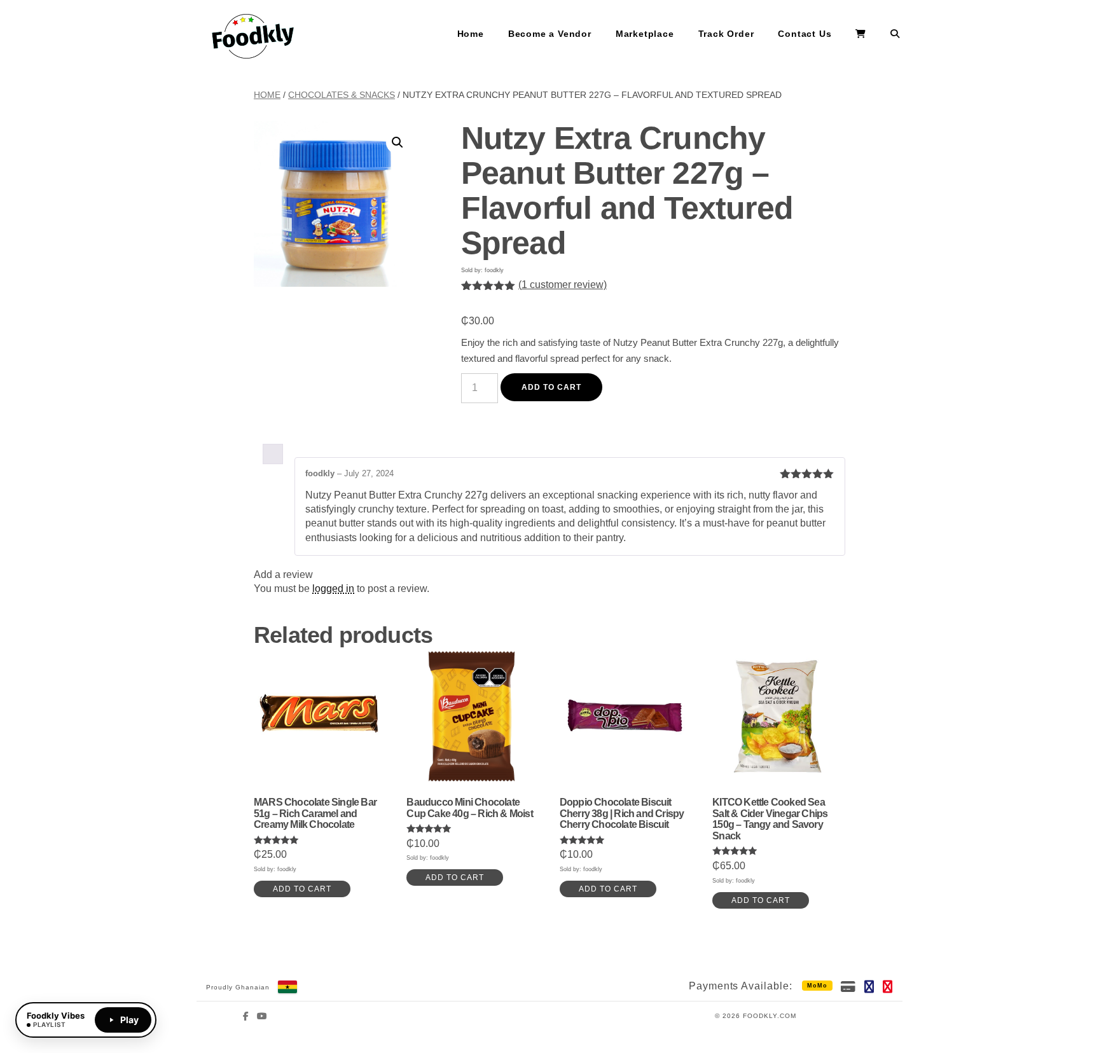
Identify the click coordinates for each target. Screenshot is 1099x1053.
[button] (397, 142)
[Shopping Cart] (860, 34)
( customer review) (562, 284)
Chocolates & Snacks (341, 95)
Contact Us (804, 34)
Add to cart (552, 387)
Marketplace (645, 34)
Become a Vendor (549, 34)
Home (470, 34)
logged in (333, 588)
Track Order (726, 34)
